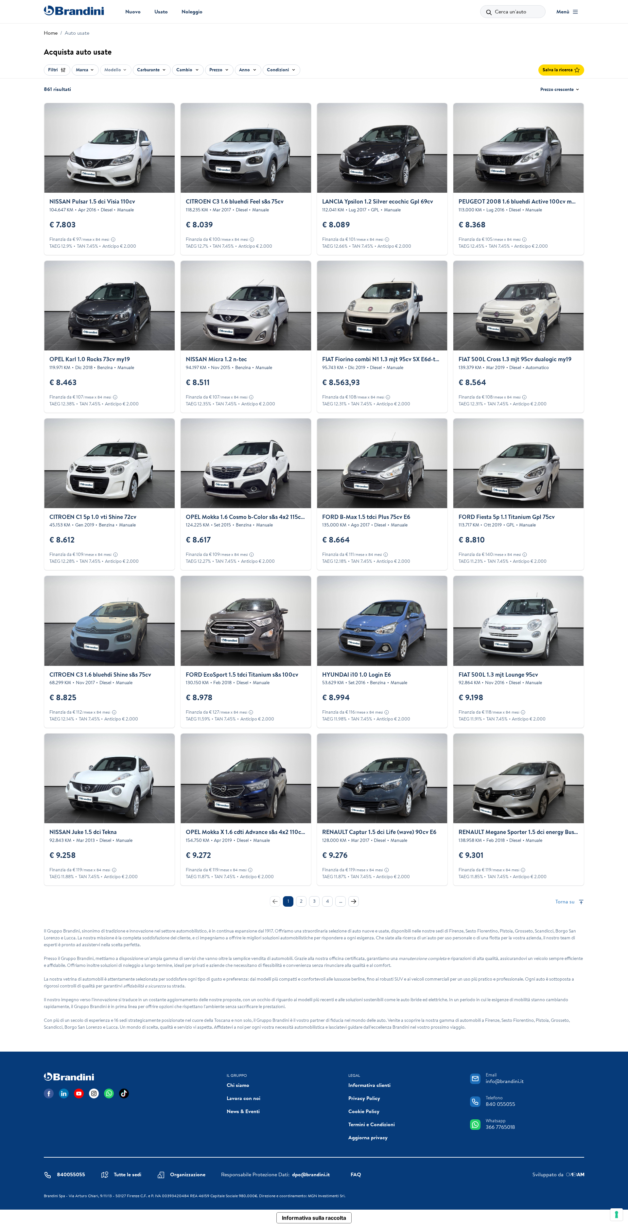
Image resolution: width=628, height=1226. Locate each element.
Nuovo (133, 11)
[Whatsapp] (109, 1093)
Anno (245, 69)
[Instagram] (94, 1093)
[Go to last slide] (54, 148)
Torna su (565, 901)
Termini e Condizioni (371, 1124)
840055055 (71, 1174)
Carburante (149, 69)
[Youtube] (79, 1093)
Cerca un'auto (510, 11)
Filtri (53, 69)
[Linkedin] (64, 1093)
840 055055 (500, 1104)
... (340, 901)
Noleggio (192, 11)
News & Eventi (243, 1111)
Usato (161, 11)
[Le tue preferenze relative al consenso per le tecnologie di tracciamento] (616, 1214)
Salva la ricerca (558, 69)
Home (51, 32)
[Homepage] (74, 10)
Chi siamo (238, 1085)
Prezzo (216, 69)
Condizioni (278, 69)
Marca (82, 69)
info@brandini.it (505, 1081)
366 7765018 (500, 1126)
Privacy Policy (364, 1098)
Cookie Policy (363, 1111)
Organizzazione (187, 1174)
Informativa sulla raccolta (314, 1218)
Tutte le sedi (127, 1174)
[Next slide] (164, 148)
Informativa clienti (369, 1085)
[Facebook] (49, 1093)
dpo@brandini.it (311, 1174)
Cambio (184, 69)
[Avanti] (353, 901)
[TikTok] (124, 1093)
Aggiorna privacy (368, 1137)
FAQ (356, 1174)
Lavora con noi (243, 1098)
